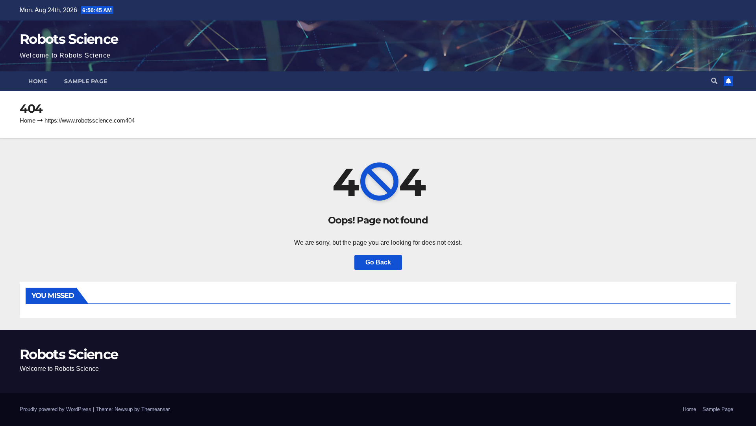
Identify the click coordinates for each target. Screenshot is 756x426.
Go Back (378, 262)
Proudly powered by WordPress (56, 409)
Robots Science (69, 39)
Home (37, 81)
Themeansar (155, 409)
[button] (714, 81)
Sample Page (85, 81)
